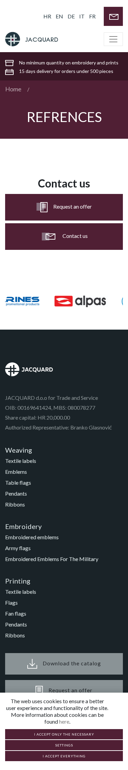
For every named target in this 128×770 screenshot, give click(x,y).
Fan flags (15, 613)
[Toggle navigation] (113, 39)
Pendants (16, 493)
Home (13, 89)
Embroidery (23, 526)
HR (47, 16)
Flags (11, 602)
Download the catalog (72, 663)
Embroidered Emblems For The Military (51, 559)
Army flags (18, 548)
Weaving (18, 450)
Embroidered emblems (32, 537)
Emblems (16, 471)
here (64, 721)
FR (92, 16)
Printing (17, 581)
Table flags (18, 482)
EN (59, 16)
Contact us (75, 235)
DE (71, 16)
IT (82, 16)
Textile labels (20, 460)
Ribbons (15, 504)
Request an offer (72, 206)
